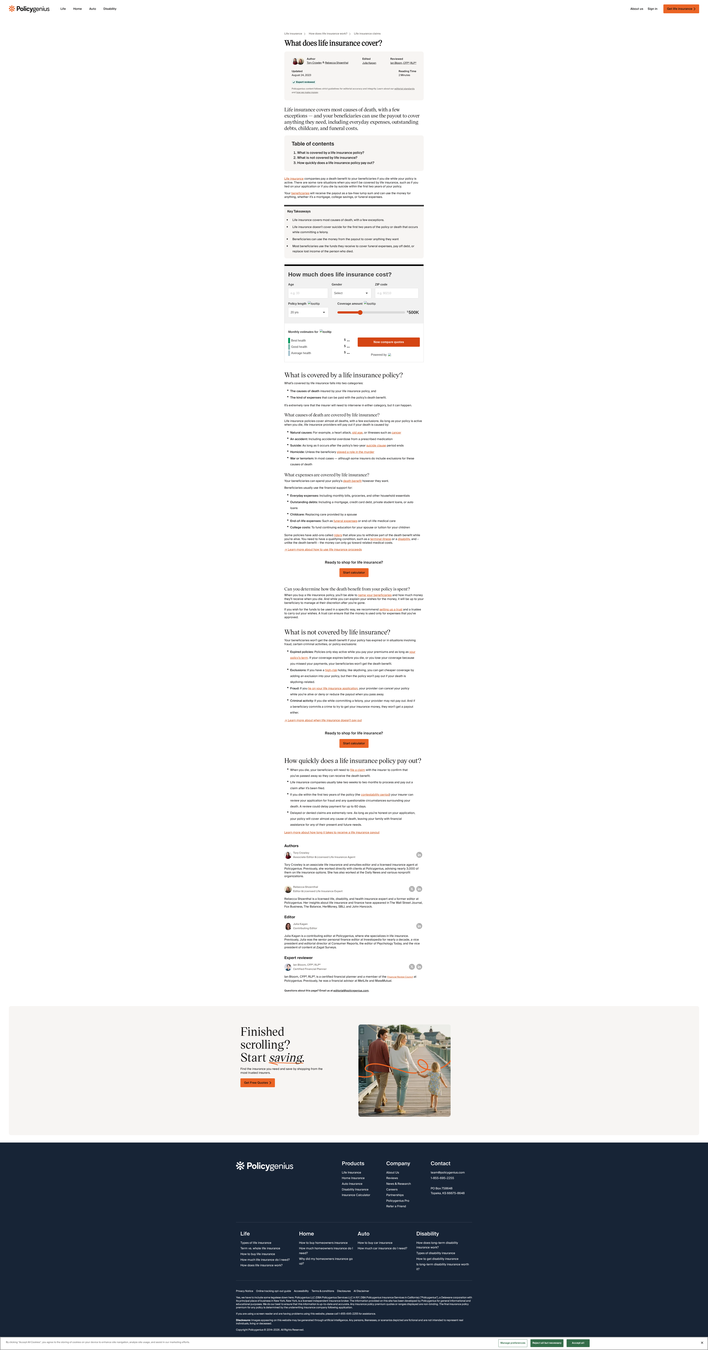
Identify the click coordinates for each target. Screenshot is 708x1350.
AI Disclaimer (361, 1291)
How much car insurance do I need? (382, 1248)
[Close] (702, 1343)
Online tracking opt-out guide (273, 1291)
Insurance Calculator (356, 1195)
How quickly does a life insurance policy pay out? (335, 163)
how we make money (307, 92)
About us (636, 9)
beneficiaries (300, 193)
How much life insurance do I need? (265, 1259)
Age (291, 284)
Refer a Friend (396, 1206)
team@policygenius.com (448, 1172)
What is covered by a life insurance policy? (330, 153)
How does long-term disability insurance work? (437, 1245)
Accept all (578, 1343)
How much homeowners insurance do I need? (326, 1251)
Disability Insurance (355, 1189)
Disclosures (344, 1291)
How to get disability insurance (437, 1258)
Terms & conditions (323, 1291)
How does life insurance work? (328, 33)
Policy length (297, 303)
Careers (392, 1189)
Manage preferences (512, 1343)
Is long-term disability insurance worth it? (442, 1267)
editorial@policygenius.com (351, 991)
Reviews (392, 1178)
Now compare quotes (389, 342)
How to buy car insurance (375, 1242)
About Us (392, 1172)
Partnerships (395, 1195)
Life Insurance (351, 1172)
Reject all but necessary (546, 1343)
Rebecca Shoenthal (336, 63)
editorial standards (404, 89)
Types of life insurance (255, 1242)
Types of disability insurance (435, 1253)
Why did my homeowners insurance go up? (326, 1261)
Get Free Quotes (256, 1082)
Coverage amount (349, 303)
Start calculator (354, 572)
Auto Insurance (352, 1184)
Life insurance (293, 33)
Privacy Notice (244, 1291)
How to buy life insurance (257, 1254)
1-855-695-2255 (442, 1178)
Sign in (652, 9)
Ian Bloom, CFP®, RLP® (403, 63)
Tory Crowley (314, 63)
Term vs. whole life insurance (260, 1248)
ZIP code (381, 284)
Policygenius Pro (397, 1200)
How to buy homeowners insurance (323, 1242)
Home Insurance (353, 1178)
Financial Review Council (400, 977)
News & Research (398, 1184)
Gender (337, 284)
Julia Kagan (369, 63)
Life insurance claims (367, 33)
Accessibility (301, 1291)
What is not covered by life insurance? (327, 158)
